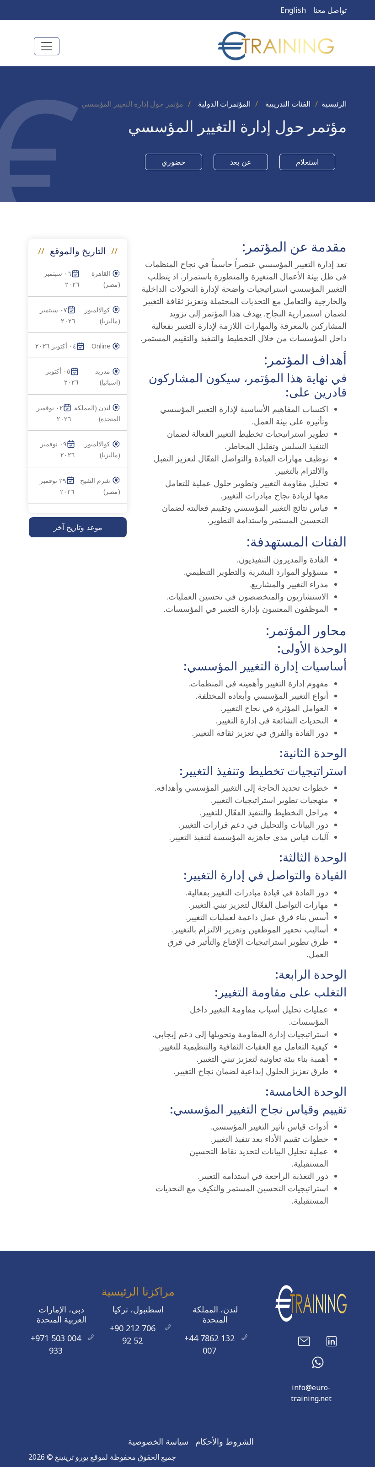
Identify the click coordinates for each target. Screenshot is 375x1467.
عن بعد (241, 162)
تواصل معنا (330, 10)
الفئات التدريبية (288, 104)
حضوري (173, 162)
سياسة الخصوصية (158, 1441)
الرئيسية (334, 104)
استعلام (307, 162)
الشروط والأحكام (224, 1441)
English (293, 10)
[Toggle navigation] (46, 46)
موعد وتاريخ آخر (78, 527)
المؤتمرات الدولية (224, 104)
